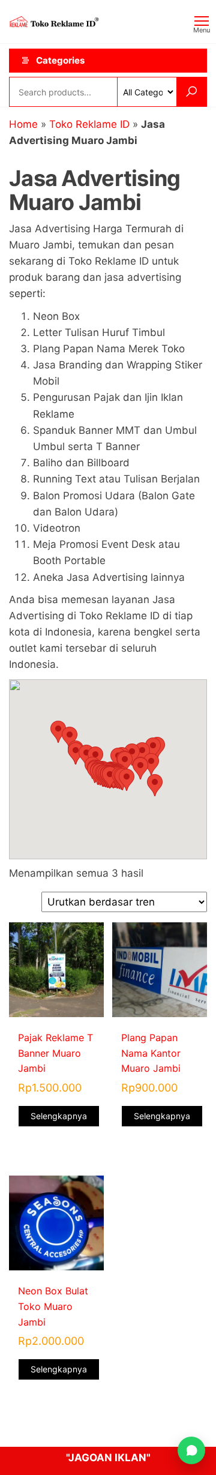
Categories (60, 60)
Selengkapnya (59, 1116)
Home (23, 124)
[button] (126, 780)
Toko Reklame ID (89, 124)
